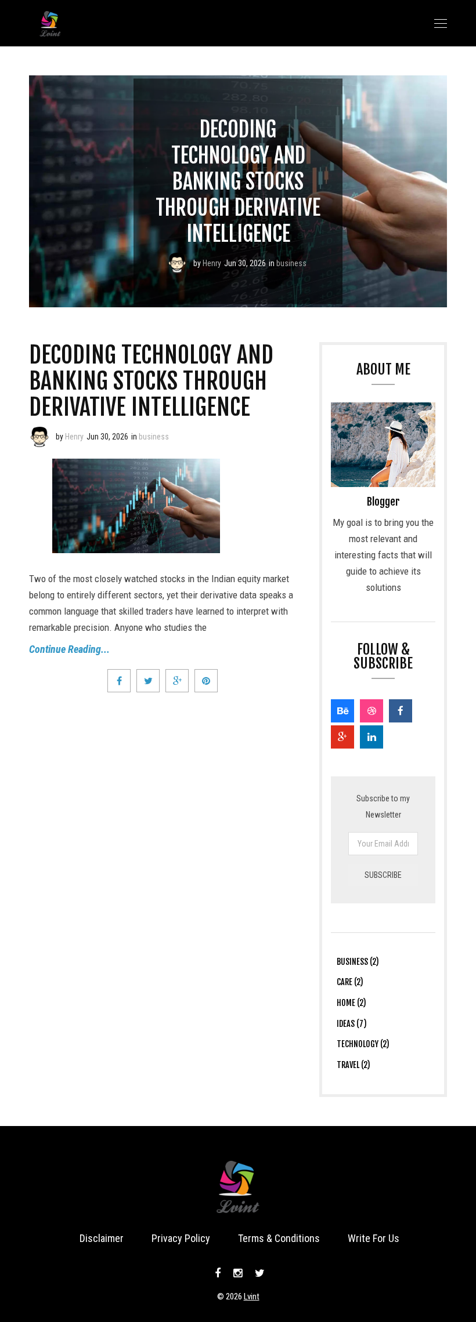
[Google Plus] (342, 737)
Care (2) (350, 982)
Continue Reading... (69, 649)
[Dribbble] (371, 710)
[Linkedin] (371, 737)
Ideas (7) (352, 1024)
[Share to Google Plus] (177, 680)
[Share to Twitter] (148, 680)
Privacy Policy (181, 1238)
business (291, 263)
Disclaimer (102, 1238)
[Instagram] (237, 1273)
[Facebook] (400, 710)
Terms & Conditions (279, 1238)
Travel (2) (353, 1065)
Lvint (251, 1296)
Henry (212, 263)
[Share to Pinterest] (206, 680)
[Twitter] (258, 1273)
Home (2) (351, 1003)
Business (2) (358, 962)
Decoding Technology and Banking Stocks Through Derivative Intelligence (238, 182)
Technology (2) (363, 1044)
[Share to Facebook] (119, 680)
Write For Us (373, 1238)
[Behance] (342, 710)
